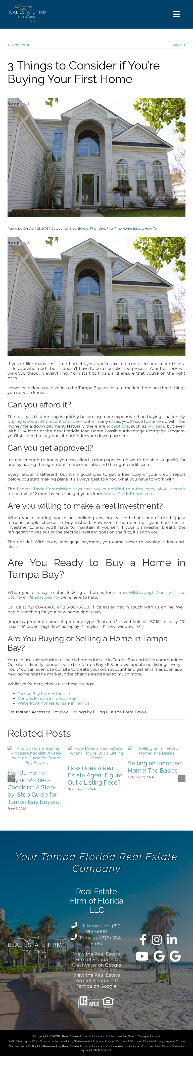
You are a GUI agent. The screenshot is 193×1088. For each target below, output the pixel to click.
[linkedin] (172, 939)
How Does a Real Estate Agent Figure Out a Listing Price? (95, 775)
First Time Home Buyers (125, 228)
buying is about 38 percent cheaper (43, 421)
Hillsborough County (150, 592)
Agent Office (175, 1041)
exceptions (118, 426)
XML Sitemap (18, 1041)
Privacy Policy (103, 1041)
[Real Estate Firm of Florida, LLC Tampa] (175, 956)
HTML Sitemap (41, 1041)
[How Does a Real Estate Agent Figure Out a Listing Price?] (96, 748)
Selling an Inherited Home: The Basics (155, 767)
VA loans (156, 426)
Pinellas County (43, 597)
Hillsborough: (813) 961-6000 (101, 928)
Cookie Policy (153, 1041)
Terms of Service (128, 1041)
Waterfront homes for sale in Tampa (53, 703)
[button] (11, 778)
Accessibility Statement (72, 1041)
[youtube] (142, 956)
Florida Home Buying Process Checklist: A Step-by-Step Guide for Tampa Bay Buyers (33, 787)
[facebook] (143, 939)
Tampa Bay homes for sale (44, 693)
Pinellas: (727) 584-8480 (101, 940)
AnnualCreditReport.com (128, 493)
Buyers (83, 228)
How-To (151, 228)
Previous (20, 45)
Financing (97, 228)
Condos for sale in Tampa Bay (47, 698)
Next (176, 45)
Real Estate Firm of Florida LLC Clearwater (96, 959)
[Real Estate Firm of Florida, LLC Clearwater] (159, 956)
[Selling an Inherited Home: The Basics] (156, 748)
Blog (72, 228)
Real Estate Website (169, 1046)
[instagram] (157, 939)
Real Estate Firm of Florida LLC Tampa (97, 980)
